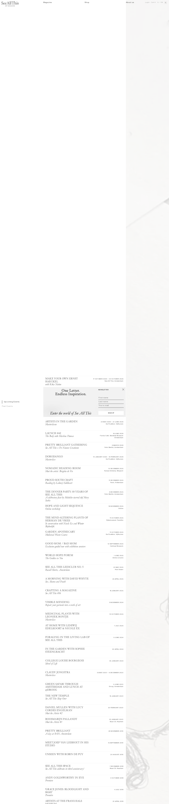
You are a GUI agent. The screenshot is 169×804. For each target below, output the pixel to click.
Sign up (111, 413)
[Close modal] (123, 389)
